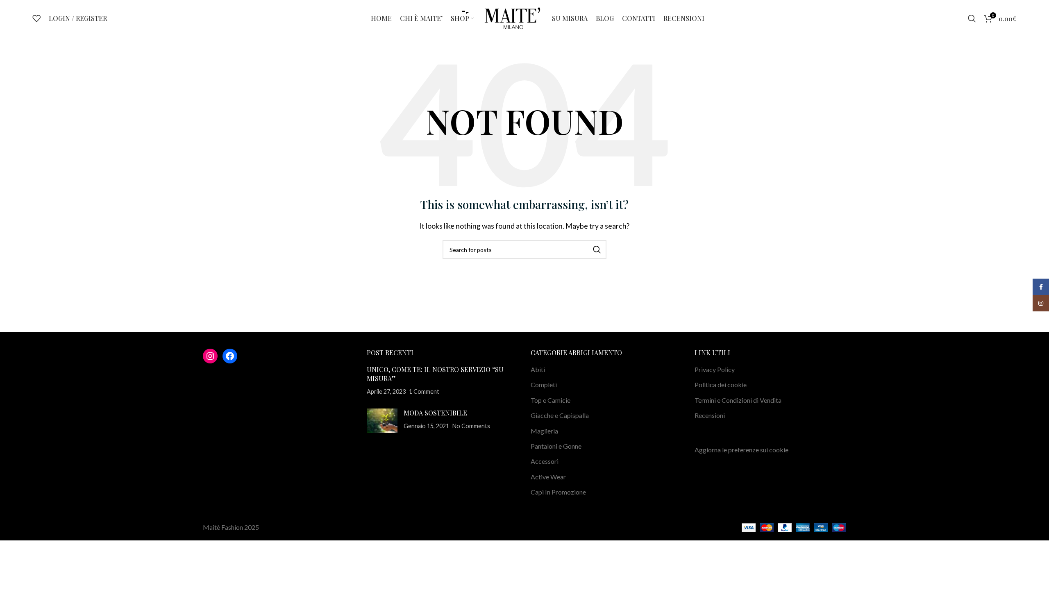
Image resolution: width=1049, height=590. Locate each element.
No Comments (471, 425)
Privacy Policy (715, 369)
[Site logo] (513, 17)
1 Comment (424, 391)
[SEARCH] (597, 249)
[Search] (972, 18)
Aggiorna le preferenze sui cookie (741, 450)
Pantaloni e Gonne (556, 446)
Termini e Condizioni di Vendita (738, 400)
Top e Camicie (550, 400)
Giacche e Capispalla (560, 415)
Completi (544, 384)
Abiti (538, 369)
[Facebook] (230, 356)
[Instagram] (210, 356)
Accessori (545, 461)
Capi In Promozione (558, 492)
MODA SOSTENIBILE (435, 412)
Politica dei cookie (721, 384)
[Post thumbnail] (382, 420)
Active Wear (548, 477)
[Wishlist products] (36, 18)
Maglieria (544, 431)
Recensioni (710, 415)
